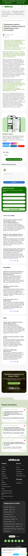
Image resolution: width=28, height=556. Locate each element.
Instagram (15, 143)
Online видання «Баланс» (7, 490)
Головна (3, 467)
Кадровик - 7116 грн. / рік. (9, 509)
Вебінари (3, 473)
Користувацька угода (20, 475)
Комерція (4, 471)
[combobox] (14, 205)
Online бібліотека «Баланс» (7, 496)
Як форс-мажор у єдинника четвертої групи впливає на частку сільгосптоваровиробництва (13, 221)
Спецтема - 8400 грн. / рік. (9, 507)
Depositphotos (19, 483)
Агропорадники (5, 477)
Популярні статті (7, 531)
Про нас (18, 467)
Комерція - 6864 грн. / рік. (9, 511)
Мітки (3, 498)
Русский (17, 536)
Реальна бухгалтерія (6, 486)
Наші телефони (19, 473)
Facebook (7, 143)
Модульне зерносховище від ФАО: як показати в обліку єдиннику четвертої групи (13, 236)
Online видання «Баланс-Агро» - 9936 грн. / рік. (14, 528)
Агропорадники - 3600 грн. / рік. (10, 519)
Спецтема (4, 469)
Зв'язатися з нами (20, 469)
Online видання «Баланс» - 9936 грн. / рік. (13, 526)
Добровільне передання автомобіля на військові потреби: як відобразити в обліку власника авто (13, 273)
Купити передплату (13, 383)
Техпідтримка (19, 471)
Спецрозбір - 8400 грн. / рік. (10, 516)
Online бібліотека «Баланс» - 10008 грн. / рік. (13, 523)
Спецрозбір (4, 475)
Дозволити (16, 554)
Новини (3, 488)
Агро (3, 20)
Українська (12, 536)
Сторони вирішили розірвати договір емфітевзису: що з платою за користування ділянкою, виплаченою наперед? (13, 413)
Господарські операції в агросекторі (11, 409)
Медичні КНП (4, 484)
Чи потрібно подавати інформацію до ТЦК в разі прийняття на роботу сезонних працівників (14, 443)
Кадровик (4, 482)
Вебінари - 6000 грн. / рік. (9, 521)
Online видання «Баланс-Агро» (7, 493)
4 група (6, 155)
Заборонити (22, 554)
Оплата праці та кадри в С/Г (10, 440)
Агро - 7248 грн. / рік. (8, 514)
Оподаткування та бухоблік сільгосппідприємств (14, 20)
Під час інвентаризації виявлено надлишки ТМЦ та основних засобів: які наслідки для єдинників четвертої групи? (14, 429)
